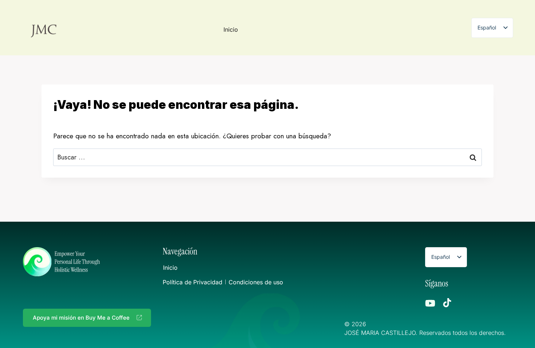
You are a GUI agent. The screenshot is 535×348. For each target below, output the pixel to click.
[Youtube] (430, 303)
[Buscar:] (267, 157)
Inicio (230, 29)
